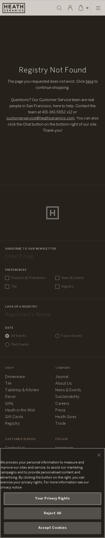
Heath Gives (66, 417)
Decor (10, 397)
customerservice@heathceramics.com (40, 118)
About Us (63, 383)
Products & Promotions (28, 278)
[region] (52, 493)
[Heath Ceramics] (52, 212)
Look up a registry (21, 307)
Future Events (71, 336)
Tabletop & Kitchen (22, 390)
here (90, 81)
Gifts (9, 404)
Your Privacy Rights (52, 498)
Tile (14, 286)
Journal (62, 377)
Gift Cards (14, 417)
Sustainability (67, 397)
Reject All (52, 513)
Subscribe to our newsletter (30, 249)
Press (60, 410)
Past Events (20, 344)
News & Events (72, 278)
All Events (18, 336)
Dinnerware (15, 377)
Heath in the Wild (20, 410)
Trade (60, 423)
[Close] (98, 455)
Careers (62, 404)
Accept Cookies (52, 528)
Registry (67, 286)
